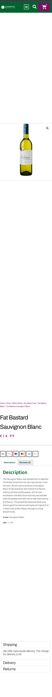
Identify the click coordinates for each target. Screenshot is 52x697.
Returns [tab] (9, 669)
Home (2, 403)
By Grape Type (30, 403)
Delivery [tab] (9, 663)
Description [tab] (9, 462)
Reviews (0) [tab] (25, 462)
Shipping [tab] (10, 645)
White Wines (17, 403)
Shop (8, 403)
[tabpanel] (26, 654)
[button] (26, 6)
